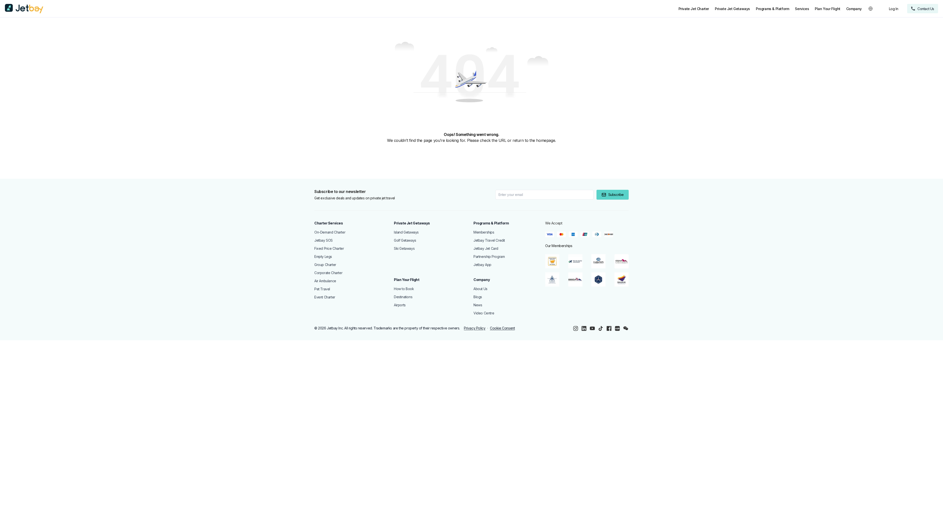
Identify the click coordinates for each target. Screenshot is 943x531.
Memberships (483, 232)
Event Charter (324, 297)
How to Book (404, 289)
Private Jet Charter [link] (694, 9)
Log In (893, 9)
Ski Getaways (404, 248)
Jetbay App (482, 265)
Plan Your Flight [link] (827, 9)
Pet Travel (322, 289)
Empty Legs (323, 256)
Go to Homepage (26, 152)
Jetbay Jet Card (485, 248)
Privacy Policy (474, 328)
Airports (400, 305)
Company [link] (854, 9)
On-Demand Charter (329, 232)
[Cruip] (24, 8)
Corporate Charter (328, 273)
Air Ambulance (325, 281)
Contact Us (925, 9)
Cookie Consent (502, 328)
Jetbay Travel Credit (489, 240)
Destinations (403, 297)
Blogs (477, 297)
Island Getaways (406, 232)
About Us (480, 289)
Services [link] (802, 9)
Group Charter (325, 265)
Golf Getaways (405, 240)
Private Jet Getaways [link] (732, 9)
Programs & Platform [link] (772, 9)
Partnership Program (489, 256)
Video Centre (483, 313)
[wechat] (626, 328)
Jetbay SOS (323, 240)
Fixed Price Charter (329, 248)
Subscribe (616, 194)
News (477, 305)
